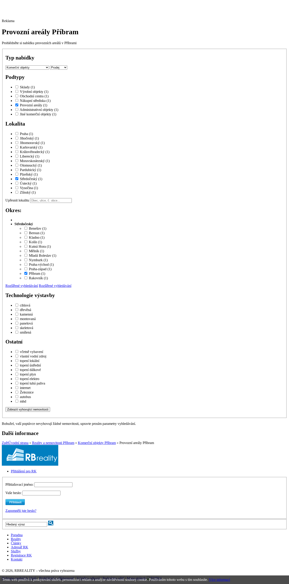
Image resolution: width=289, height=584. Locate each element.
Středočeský (31, 179)
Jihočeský (29, 138)
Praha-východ (41, 264)
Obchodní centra (34, 96)
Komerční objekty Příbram (97, 443)
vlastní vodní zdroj (33, 356)
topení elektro (29, 379)
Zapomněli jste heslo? (20, 511)
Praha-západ (40, 269)
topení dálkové (30, 370)
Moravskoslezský (35, 161)
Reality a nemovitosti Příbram (53, 443)
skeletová (26, 328)
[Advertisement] (124, 12)
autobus (25, 397)
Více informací (219, 580)
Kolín (35, 242)
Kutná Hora (40, 246)
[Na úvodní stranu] (30, 464)
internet (25, 388)
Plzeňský (29, 174)
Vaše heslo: (13, 493)
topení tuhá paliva (32, 383)
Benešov (37, 228)
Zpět (5, 443)
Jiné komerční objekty (38, 114)
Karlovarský (31, 147)
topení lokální (29, 361)
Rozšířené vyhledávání (21, 286)
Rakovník (38, 278)
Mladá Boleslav (42, 255)
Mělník (36, 251)
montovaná (28, 319)
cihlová (25, 305)
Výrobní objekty (34, 92)
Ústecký (28, 183)
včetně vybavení (31, 352)
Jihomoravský (32, 143)
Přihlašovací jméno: (19, 484)
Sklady (27, 87)
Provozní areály (33, 105)
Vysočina (29, 188)
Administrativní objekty (39, 110)
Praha (26, 134)
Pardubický (30, 170)
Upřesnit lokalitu (17, 200)
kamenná (26, 314)
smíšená (25, 332)
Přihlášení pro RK (24, 471)
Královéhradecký (34, 152)
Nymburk (38, 260)
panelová (26, 323)
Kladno (36, 237)
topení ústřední (30, 365)
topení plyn (28, 374)
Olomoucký (31, 165)
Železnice (27, 392)
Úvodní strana (18, 443)
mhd (23, 401)
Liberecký (29, 156)
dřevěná (25, 310)
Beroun (36, 233)
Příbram (37, 273)
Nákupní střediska (35, 101)
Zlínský (28, 192)
